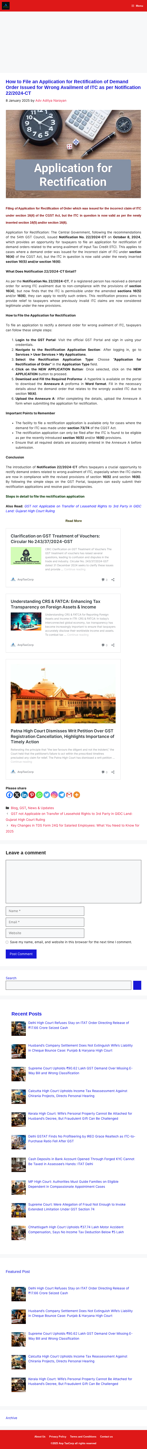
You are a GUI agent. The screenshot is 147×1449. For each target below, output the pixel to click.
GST (23, 808)
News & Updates (41, 808)
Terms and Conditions (83, 1436)
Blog (14, 808)
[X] (17, 794)
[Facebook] (9, 794)
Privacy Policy (57, 1436)
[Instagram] (54, 794)
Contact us (106, 1436)
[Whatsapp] (39, 794)
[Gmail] (69, 794)
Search (11, 978)
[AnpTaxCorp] (6, 6)
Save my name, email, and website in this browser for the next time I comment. (71, 942)
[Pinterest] (32, 794)
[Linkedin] (24, 794)
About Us (39, 1436)
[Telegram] (61, 794)
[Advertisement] (73, 40)
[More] (76, 794)
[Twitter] (46, 794)
